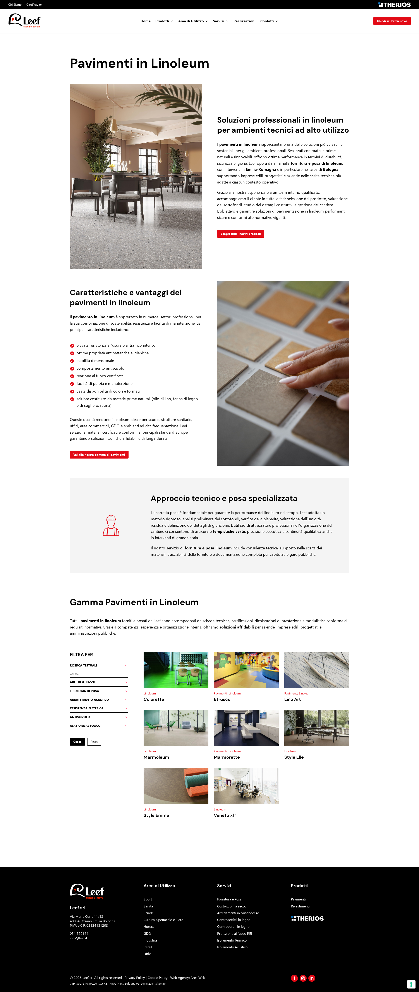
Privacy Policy (134, 977)
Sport (148, 899)
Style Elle (294, 757)
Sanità (148, 906)
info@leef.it (78, 938)
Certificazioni (34, 5)
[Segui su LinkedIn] (311, 978)
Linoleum (150, 693)
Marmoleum (156, 757)
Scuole (149, 913)
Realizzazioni (245, 21)
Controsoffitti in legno (233, 919)
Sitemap (160, 983)
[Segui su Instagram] (303, 978)
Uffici (147, 953)
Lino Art (292, 699)
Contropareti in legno (233, 926)
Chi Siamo (15, 5)
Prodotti (162, 21)
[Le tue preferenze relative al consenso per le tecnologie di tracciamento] (411, 984)
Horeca (149, 926)
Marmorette (227, 757)
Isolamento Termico (232, 940)
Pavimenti (220, 693)
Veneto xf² (225, 815)
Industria (150, 940)
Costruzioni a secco (231, 906)
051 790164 (79, 933)
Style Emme (156, 815)
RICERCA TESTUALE (83, 665)
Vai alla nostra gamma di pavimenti (99, 454)
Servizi (218, 21)
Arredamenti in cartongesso (238, 913)
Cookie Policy (158, 977)
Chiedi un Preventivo (392, 21)
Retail (148, 947)
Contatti (267, 21)
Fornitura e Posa (229, 899)
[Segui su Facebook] (294, 978)
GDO (147, 933)
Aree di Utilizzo (191, 21)
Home (146, 21)
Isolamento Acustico (232, 947)
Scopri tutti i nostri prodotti (241, 234)
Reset (94, 741)
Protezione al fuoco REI (234, 933)
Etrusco (222, 699)
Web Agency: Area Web (187, 977)
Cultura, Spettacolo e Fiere (163, 919)
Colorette (154, 699)
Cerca (77, 741)
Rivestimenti (300, 906)
